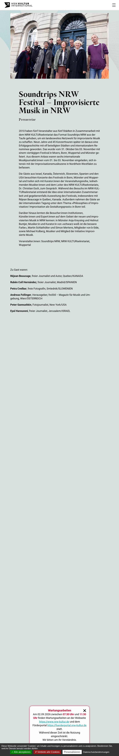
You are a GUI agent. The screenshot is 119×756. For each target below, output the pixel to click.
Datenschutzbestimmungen (96, 752)
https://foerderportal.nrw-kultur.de (66, 725)
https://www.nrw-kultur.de (54, 721)
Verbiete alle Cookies (48, 752)
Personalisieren (72, 752)
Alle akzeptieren (21, 752)
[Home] (18, 5)
